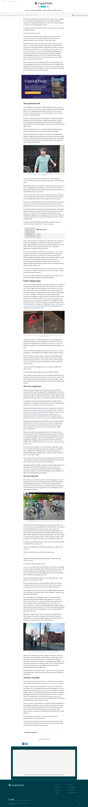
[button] (48, 7)
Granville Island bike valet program (47, 529)
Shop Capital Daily (71, 787)
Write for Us (57, 787)
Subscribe (43, 6)
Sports (59, 10)
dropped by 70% (37, 544)
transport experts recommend (42, 356)
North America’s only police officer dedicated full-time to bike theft (46, 206)
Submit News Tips (71, 790)
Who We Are (70, 784)
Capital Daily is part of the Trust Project (80, 15)
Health (44, 10)
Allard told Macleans (48, 224)
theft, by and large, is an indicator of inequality (51, 683)
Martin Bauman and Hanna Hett (31, 732)
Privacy (56, 792)
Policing (55, 10)
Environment (39, 10)
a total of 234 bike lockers (43, 418)
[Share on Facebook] (23, 744)
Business (49, 10)
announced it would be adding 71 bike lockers (41, 410)
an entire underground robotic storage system (41, 405)
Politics (28, 10)
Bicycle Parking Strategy (35, 113)
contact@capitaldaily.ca (44, 739)
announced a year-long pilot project (49, 414)
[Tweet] (26, 744)
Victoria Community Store (73, 792)
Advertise (57, 790)
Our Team (57, 784)
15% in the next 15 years (48, 66)
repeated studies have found (31, 711)
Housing (33, 10)
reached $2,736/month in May (43, 690)
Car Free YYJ (26, 567)
